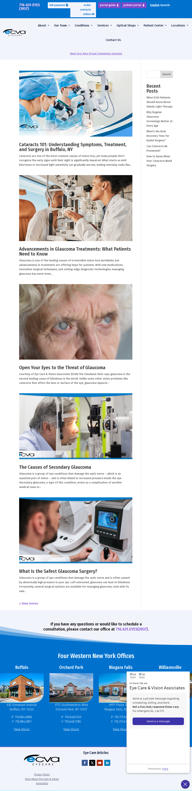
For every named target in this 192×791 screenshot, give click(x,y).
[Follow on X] (92, 763)
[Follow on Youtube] (100, 763)
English (154, 5)
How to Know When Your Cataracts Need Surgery (159, 161)
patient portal (132, 5)
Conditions (82, 25)
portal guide (108, 5)
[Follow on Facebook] (85, 763)
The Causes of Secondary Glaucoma (55, 467)
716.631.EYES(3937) (132, 629)
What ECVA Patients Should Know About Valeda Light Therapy (159, 102)
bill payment (57, 5)
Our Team (60, 25)
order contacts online (85, 10)
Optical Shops (126, 25)
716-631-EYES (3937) (29, 7)
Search (166, 74)
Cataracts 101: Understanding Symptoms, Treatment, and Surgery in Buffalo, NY (72, 147)
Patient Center (154, 25)
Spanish (165, 5)
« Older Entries (28, 603)
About (42, 25)
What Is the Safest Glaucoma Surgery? (58, 571)
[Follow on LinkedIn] (107, 763)
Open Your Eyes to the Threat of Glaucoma (62, 368)
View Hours (22, 729)
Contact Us (113, 40)
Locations (178, 25)
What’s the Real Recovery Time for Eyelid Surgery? (157, 136)
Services (103, 25)
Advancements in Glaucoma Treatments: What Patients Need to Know (75, 251)
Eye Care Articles (96, 753)
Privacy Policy (42, 774)
